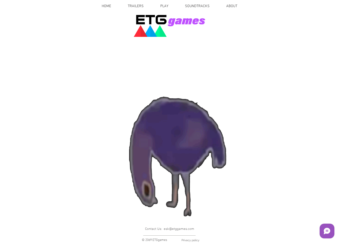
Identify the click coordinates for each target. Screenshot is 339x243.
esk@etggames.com (179, 229)
